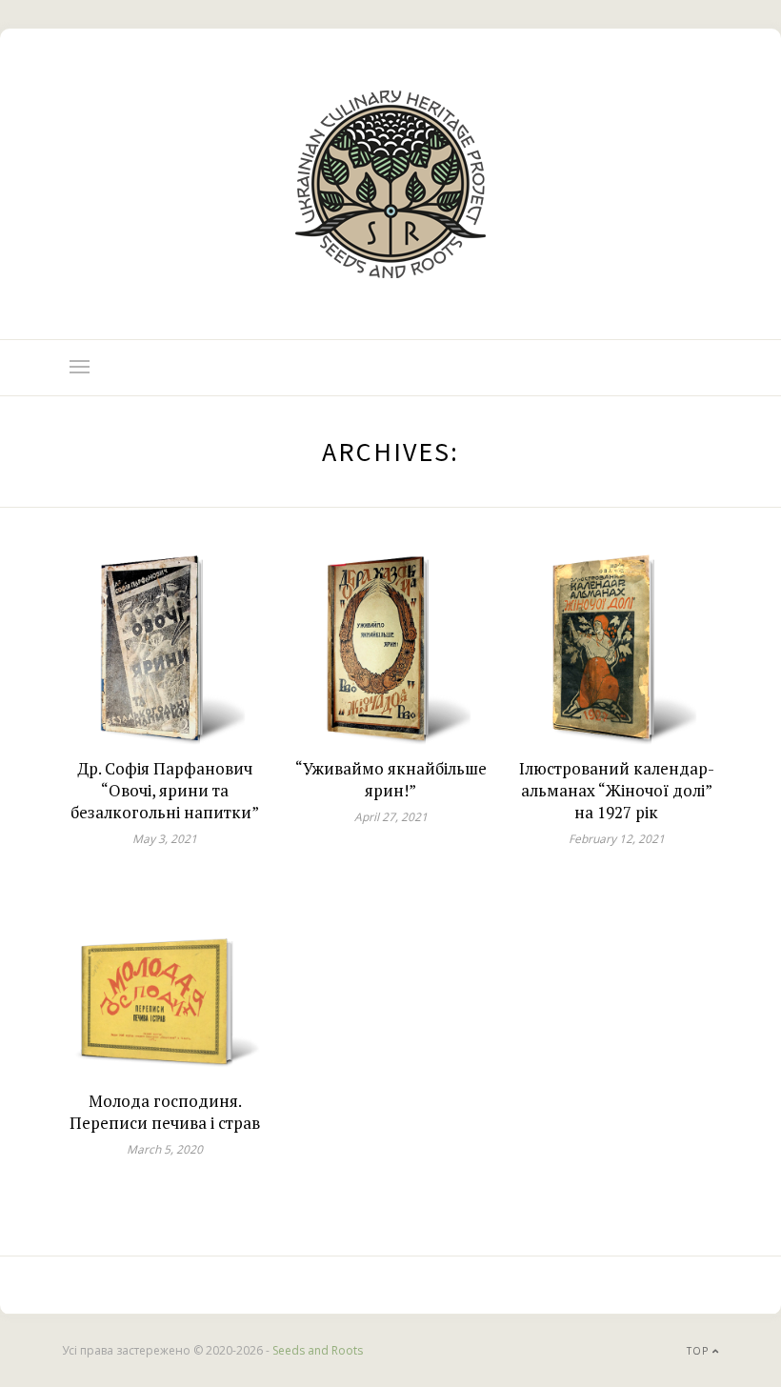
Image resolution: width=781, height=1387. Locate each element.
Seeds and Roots (317, 1350)
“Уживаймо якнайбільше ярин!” (391, 779)
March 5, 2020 (165, 1149)
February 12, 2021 (617, 839)
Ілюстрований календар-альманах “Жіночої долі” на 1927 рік (616, 790)
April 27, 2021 (391, 817)
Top (699, 1350)
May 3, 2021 (164, 839)
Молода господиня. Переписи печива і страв (165, 1112)
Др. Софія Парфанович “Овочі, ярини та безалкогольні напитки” (164, 790)
